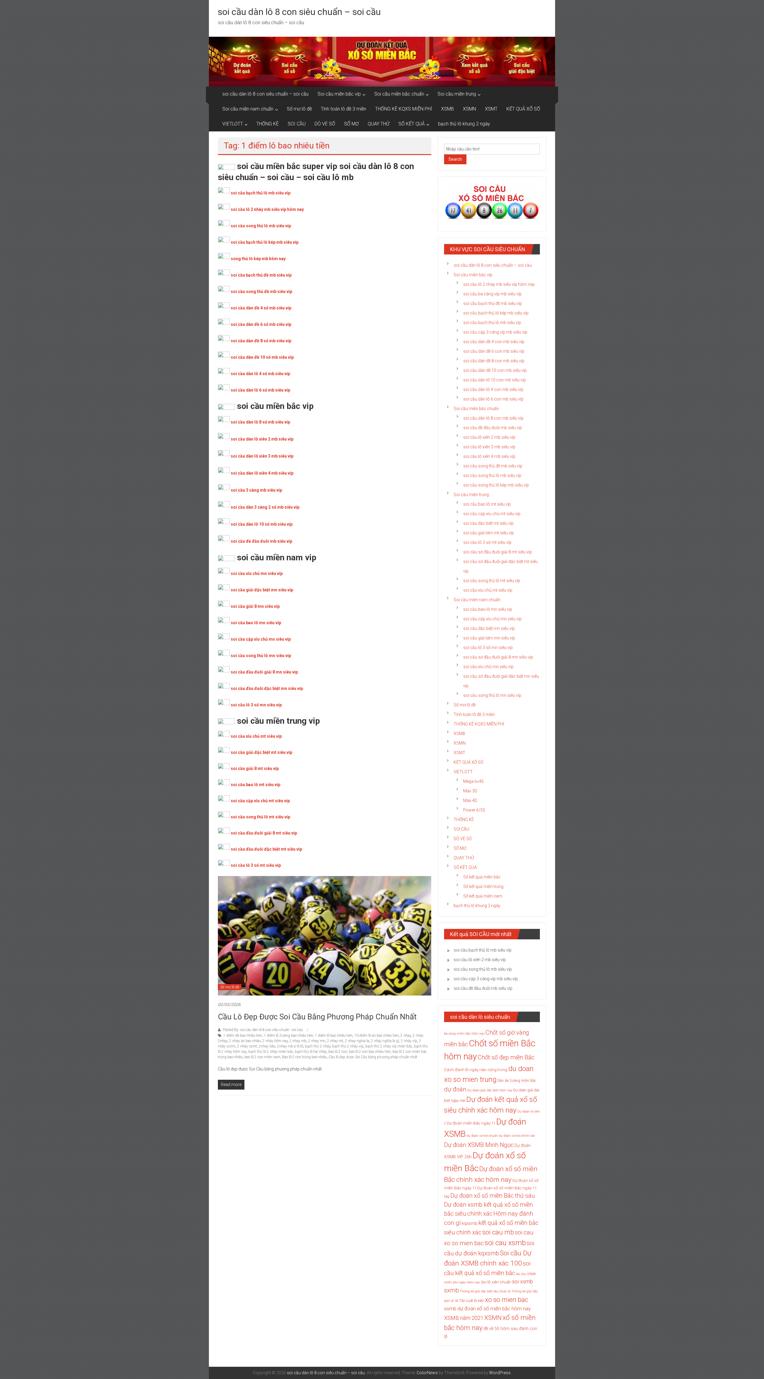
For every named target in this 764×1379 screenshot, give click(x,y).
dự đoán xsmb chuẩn (482, 1136)
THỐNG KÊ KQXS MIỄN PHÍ (403, 109)
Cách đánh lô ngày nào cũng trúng (475, 1069)
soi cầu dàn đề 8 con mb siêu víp (493, 360)
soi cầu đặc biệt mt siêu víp (488, 523)
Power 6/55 (474, 810)
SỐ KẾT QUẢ (411, 124)
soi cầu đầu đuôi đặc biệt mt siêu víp (266, 849)
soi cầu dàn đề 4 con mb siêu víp (493, 341)
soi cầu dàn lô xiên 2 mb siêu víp (262, 439)
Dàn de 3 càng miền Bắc (516, 1081)
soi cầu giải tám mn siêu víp (489, 638)
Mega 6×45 (473, 781)
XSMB (447, 109)
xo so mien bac (506, 1299)
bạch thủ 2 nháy (317, 1046)
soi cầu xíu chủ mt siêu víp (487, 590)
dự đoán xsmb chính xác (517, 1136)
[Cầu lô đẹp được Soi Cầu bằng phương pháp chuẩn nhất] (324, 935)
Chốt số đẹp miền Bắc (506, 1057)
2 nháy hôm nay (275, 1041)
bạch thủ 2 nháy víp (347, 1046)
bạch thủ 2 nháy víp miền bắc (388, 1046)
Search (455, 159)
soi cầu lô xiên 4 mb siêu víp (489, 456)
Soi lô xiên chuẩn (496, 1282)
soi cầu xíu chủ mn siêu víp (488, 666)
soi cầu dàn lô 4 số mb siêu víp (260, 373)
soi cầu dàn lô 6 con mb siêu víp (493, 399)
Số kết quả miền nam (482, 896)
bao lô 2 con (337, 1052)
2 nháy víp (409, 1041)
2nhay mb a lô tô (290, 1046)
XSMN (469, 109)
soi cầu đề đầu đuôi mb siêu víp (261, 541)
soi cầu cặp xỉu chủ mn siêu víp (261, 639)
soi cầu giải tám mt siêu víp (488, 532)
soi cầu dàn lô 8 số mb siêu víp (260, 422)
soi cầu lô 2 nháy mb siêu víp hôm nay (267, 209)
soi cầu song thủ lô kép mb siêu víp (496, 485)
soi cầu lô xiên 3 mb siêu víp (489, 446)
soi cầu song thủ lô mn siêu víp (261, 655)
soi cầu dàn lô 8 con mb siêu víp (493, 418)
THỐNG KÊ (267, 124)
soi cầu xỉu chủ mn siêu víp (257, 573)
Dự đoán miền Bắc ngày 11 (471, 1123)
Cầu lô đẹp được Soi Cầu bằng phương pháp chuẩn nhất (317, 1016)
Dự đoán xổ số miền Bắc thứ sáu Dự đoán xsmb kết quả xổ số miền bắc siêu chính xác (489, 1204)
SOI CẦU (297, 124)
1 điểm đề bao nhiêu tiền (242, 1035)
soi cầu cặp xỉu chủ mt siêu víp (260, 800)
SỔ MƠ (351, 124)
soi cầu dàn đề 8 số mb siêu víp (261, 340)
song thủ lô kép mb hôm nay (258, 258)
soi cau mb (498, 1232)
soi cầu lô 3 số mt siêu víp (256, 865)
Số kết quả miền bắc (482, 877)
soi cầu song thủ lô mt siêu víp (260, 816)
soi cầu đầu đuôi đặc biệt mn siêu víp (267, 688)
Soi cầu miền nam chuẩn (247, 109)
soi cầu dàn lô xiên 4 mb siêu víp (262, 473)
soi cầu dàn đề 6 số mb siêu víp (261, 324)
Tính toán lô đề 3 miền (343, 109)
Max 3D (470, 791)
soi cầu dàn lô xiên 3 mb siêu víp (262, 456)
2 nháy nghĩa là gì (385, 1041)
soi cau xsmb (505, 1243)
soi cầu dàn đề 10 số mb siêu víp (262, 357)
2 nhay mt (335, 1041)
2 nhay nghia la (357, 1041)
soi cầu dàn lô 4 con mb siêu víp (493, 389)
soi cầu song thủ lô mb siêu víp (261, 225)
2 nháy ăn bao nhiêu (245, 1041)
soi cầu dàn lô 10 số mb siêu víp (261, 524)
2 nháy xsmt (247, 1046)
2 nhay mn (316, 1041)
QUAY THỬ (378, 124)
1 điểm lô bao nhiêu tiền (333, 1035)
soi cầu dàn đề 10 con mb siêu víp (495, 370)
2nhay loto (267, 1046)
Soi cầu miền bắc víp (339, 94)
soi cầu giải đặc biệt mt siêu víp (261, 752)
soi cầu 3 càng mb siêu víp (256, 490)
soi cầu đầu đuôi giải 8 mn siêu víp (264, 672)
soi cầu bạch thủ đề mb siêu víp (261, 275)
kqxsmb (470, 1223)
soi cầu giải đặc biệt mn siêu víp (262, 590)
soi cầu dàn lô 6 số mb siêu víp (260, 390)
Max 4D (470, 800)
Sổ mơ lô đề (299, 109)
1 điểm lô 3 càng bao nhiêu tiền (288, 1035)
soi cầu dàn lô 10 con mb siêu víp (494, 380)
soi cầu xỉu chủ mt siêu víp (256, 736)
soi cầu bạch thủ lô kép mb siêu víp (264, 242)
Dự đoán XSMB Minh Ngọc (479, 1144)
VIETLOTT (232, 124)
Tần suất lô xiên (471, 1301)
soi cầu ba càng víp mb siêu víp (492, 294)
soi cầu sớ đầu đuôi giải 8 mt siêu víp (497, 552)
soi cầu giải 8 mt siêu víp (255, 768)
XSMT (491, 109)
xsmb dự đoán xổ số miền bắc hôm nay (487, 1308)
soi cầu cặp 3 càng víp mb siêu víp (495, 332)
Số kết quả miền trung (483, 886)
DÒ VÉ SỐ (325, 124)
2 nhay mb (297, 1041)
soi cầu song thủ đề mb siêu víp (261, 291)
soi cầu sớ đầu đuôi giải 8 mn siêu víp (498, 657)
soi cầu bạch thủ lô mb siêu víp (260, 193)
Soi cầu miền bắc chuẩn (399, 94)
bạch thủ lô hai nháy (310, 1052)
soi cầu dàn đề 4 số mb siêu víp (261, 308)
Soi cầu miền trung (457, 94)
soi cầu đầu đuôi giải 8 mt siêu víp (264, 833)
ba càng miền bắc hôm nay (464, 1034)
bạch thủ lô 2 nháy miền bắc (270, 1052)
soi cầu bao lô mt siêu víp (255, 784)
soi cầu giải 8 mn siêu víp (255, 606)
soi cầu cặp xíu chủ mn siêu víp (492, 618)
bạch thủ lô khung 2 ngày (464, 124)
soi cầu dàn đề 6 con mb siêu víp (493, 351)
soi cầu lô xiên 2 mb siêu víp (489, 437)
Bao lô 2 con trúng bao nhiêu (304, 1057)
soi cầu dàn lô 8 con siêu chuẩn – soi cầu (299, 12)
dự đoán (455, 1089)
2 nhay (406, 1035)
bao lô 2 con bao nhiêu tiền (370, 1052)
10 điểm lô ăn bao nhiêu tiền (376, 1035)
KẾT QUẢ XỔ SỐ (523, 109)
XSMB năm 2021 (463, 1318)
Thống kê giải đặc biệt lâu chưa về (485, 1291)
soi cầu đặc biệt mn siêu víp (489, 628)
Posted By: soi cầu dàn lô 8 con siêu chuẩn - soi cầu (263, 1030)
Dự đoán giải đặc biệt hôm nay (489, 1090)
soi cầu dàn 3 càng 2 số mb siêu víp (265, 507)
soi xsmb (522, 1281)
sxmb (451, 1290)
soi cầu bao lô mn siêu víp (256, 622)
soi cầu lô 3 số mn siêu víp (256, 704)
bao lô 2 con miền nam (262, 1057)
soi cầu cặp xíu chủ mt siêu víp (491, 513)
